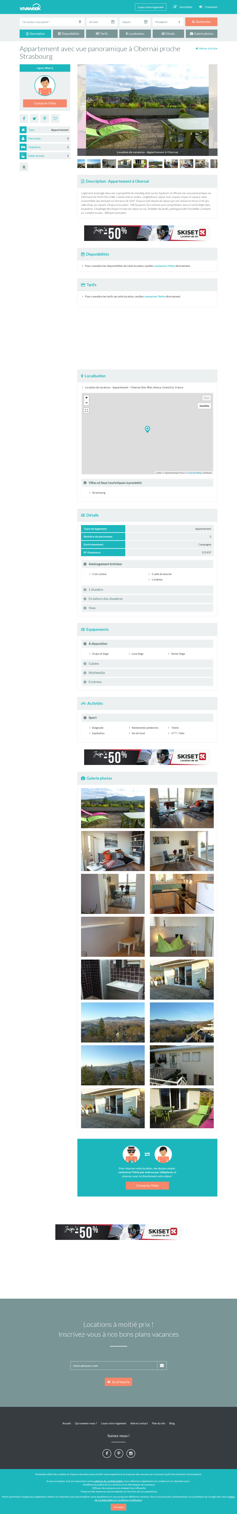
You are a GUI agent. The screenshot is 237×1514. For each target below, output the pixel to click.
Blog (172, 1423)
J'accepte (118, 1507)
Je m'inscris (120, 1382)
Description (37, 33)
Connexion (211, 6)
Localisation (136, 33)
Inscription (185, 6)
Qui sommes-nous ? (86, 1423)
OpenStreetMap (195, 472)
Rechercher (203, 22)
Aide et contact (139, 1423)
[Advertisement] (147, 338)
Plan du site (158, 1423)
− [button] (86, 403)
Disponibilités (70, 33)
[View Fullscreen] (86, 410)
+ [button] (86, 397)
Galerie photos (203, 33)
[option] (155, 163)
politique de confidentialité (108, 1481)
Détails (170, 33)
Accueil (66, 1423)
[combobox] (168, 21)
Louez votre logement (151, 7)
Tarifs (103, 33)
